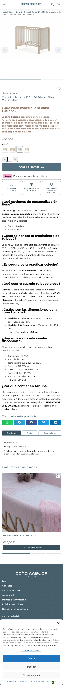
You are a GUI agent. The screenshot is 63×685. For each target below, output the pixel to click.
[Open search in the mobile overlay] (52, 4)
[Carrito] (58, 4)
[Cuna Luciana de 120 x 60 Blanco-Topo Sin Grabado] (27, 149)
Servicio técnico (11, 590)
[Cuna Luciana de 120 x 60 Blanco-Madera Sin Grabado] (12, 149)
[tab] (11, 433)
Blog (4, 581)
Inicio (4, 12)
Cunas (27, 12)
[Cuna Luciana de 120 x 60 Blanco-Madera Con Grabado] (5, 149)
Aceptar (31, 658)
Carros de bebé (10, 616)
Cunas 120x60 (37, 12)
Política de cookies (15, 681)
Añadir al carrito (32, 547)
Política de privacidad (35, 681)
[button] (58, 623)
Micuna (13, 93)
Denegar (31, 666)
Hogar (11, 12)
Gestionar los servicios (31, 650)
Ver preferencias (31, 675)
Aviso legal (8, 595)
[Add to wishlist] (59, 88)
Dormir (19, 12)
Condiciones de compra (15, 609)
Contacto (7, 585)
